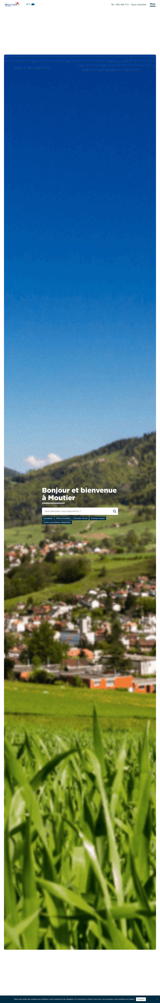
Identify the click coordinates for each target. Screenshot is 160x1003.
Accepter (141, 999)
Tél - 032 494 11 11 (120, 4)
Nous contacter (138, 4)
